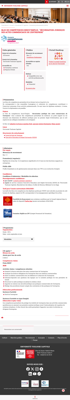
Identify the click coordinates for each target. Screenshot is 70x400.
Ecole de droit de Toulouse (13, 135)
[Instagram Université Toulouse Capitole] (37, 369)
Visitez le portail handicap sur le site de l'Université (57, 63)
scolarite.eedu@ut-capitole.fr (22, 181)
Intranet (53, 1)
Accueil (11, 25)
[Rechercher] (62, 2)
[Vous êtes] (46, 2)
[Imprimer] (2, 318)
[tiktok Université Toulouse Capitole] (39, 374)
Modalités (7, 239)
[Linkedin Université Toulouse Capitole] (30, 374)
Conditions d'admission (34, 57)
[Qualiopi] (25, 383)
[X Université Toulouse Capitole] (32, 369)
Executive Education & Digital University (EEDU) (21, 137)
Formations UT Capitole (21, 25)
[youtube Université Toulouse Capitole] (34, 374)
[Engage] (45, 383)
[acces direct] (59, 2)
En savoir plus (30, 88)
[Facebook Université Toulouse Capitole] (28, 369)
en (68, 2)
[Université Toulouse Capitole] (30, 354)
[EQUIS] (35, 383)
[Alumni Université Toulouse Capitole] (41, 369)
